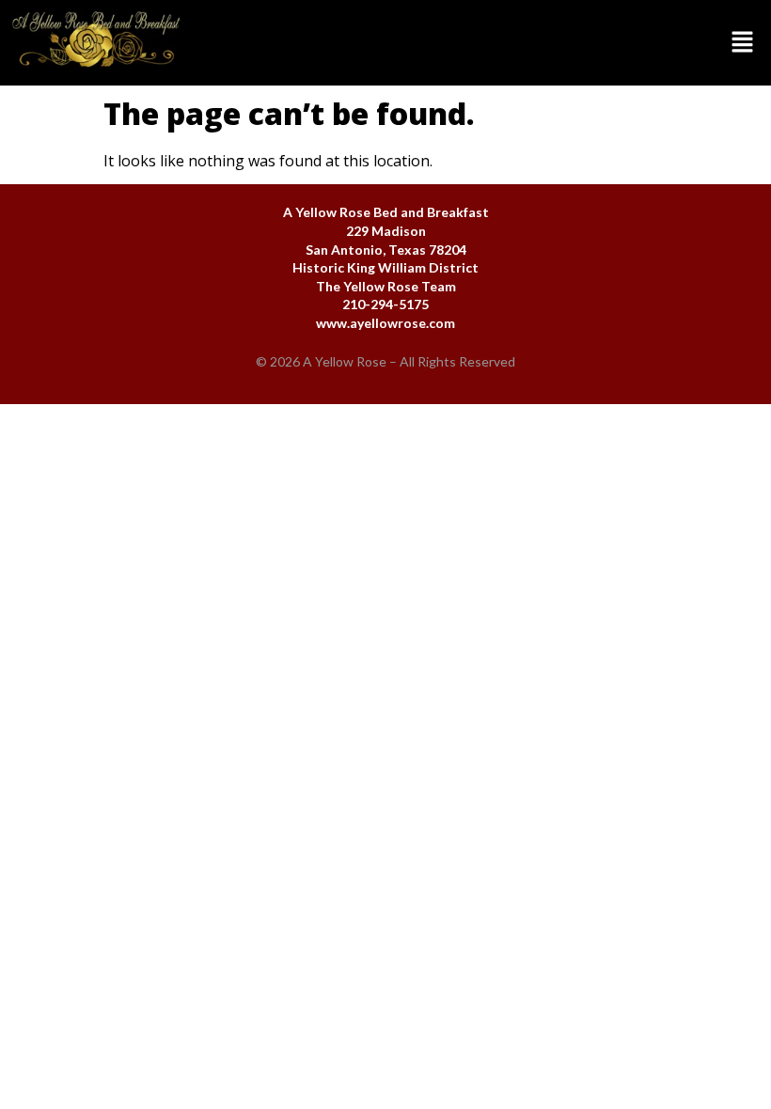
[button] (482, 42)
